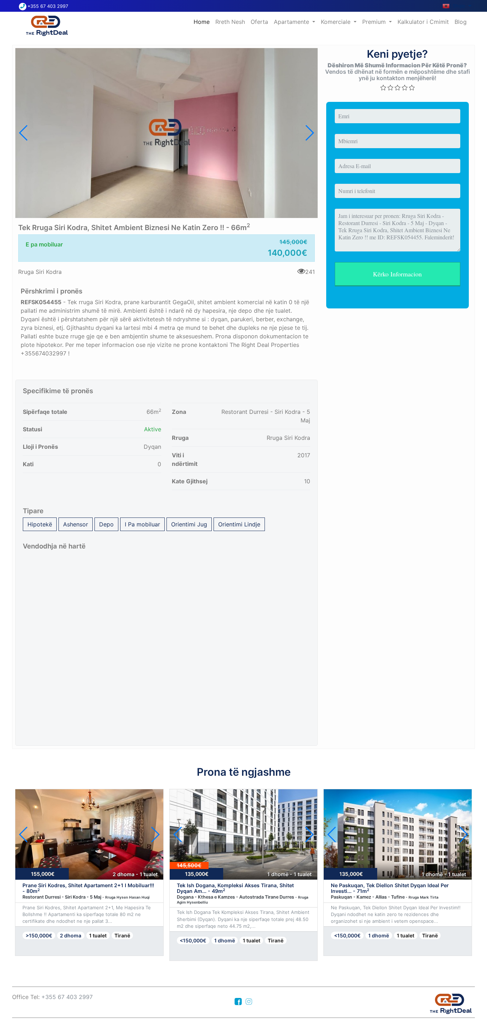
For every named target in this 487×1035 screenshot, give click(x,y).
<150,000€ (193, 940)
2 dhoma (70, 935)
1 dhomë (224, 940)
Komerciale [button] (336, 21)
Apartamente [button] (292, 21)
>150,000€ (39, 935)
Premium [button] (375, 21)
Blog (461, 21)
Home (203, 21)
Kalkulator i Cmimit (423, 21)
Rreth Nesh (230, 21)
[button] (309, 133)
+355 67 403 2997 (47, 6)
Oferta (259, 21)
